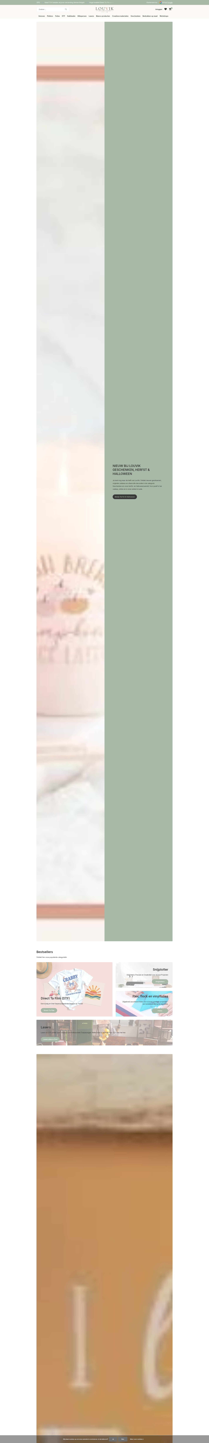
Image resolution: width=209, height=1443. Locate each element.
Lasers (91, 16)
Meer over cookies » (137, 1439)
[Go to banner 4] (104, 1032)
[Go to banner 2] (144, 975)
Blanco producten (103, 16)
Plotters (50, 16)
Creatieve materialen (120, 16)
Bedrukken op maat (150, 16)
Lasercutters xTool (50, 1039)
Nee (122, 1439)
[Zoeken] (65, 9)
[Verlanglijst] (165, 9)
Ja (113, 1439)
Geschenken (135, 16)
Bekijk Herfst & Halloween (125, 497)
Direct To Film (49, 1010)
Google (170, 2)
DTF (63, 16)
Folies (57, 16)
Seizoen (42, 16)
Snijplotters (160, 981)
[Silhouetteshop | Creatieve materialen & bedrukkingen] (104, 9)
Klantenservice (152, 2)
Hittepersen (82, 16)
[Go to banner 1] (74, 989)
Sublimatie (71, 16)
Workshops (164, 16)
